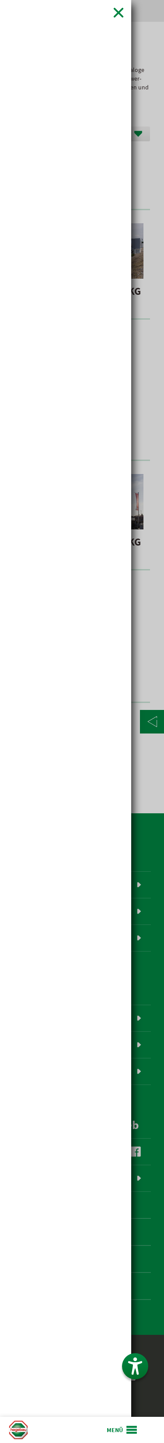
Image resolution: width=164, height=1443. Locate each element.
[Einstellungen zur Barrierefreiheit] (135, 1366)
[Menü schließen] (118, 12)
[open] (122, 1430)
